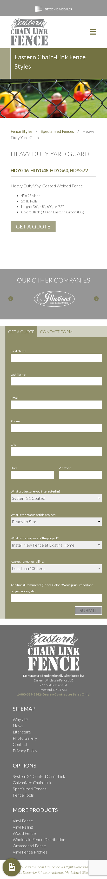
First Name (18, 351)
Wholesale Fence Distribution (39, 839)
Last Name (18, 374)
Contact (20, 744)
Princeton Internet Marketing (58, 872)
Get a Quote (21, 331)
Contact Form (56, 331)
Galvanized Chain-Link (32, 782)
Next (96, 298)
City (13, 445)
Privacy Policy (25, 750)
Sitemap (88, 872)
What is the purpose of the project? (34, 538)
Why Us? (20, 719)
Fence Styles (21, 131)
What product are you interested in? (35, 491)
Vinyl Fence (23, 820)
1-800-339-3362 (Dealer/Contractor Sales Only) (53, 694)
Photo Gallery (25, 738)
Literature (22, 731)
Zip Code (65, 468)
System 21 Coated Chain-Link (39, 776)
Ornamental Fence (29, 845)
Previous (10, 298)
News (18, 725)
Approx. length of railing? (27, 561)
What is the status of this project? (33, 515)
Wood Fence (24, 833)
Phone (15, 421)
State (14, 468)
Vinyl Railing (23, 826)
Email (14, 398)
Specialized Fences (57, 131)
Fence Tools (23, 794)
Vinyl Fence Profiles (30, 851)
